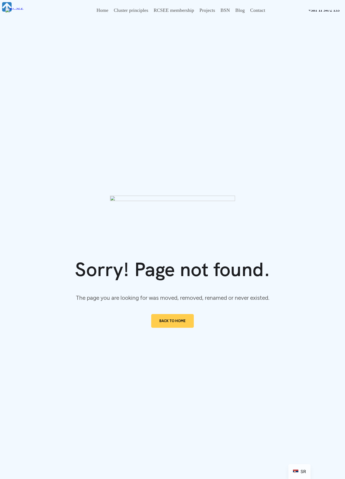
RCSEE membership (174, 10)
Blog (240, 10)
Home (102, 10)
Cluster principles (131, 10)
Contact (257, 10)
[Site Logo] (14, 8)
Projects (207, 10)
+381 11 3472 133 (324, 11)
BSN (225, 10)
